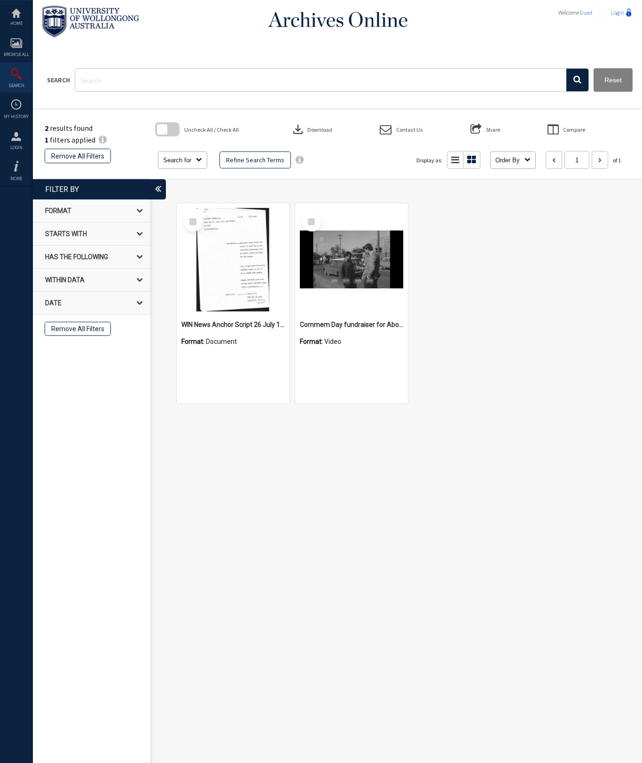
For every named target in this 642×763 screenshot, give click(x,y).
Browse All (16, 54)
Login (16, 147)
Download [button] (311, 129)
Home (16, 23)
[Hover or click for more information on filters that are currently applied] (103, 139)
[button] (577, 80)
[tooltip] (300, 160)
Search (16, 85)
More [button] (16, 178)
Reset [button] (613, 80)
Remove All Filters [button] (77, 156)
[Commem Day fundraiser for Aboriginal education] (351, 259)
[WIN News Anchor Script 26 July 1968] (233, 259)
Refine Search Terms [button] (255, 160)
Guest (586, 12)
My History (16, 116)
